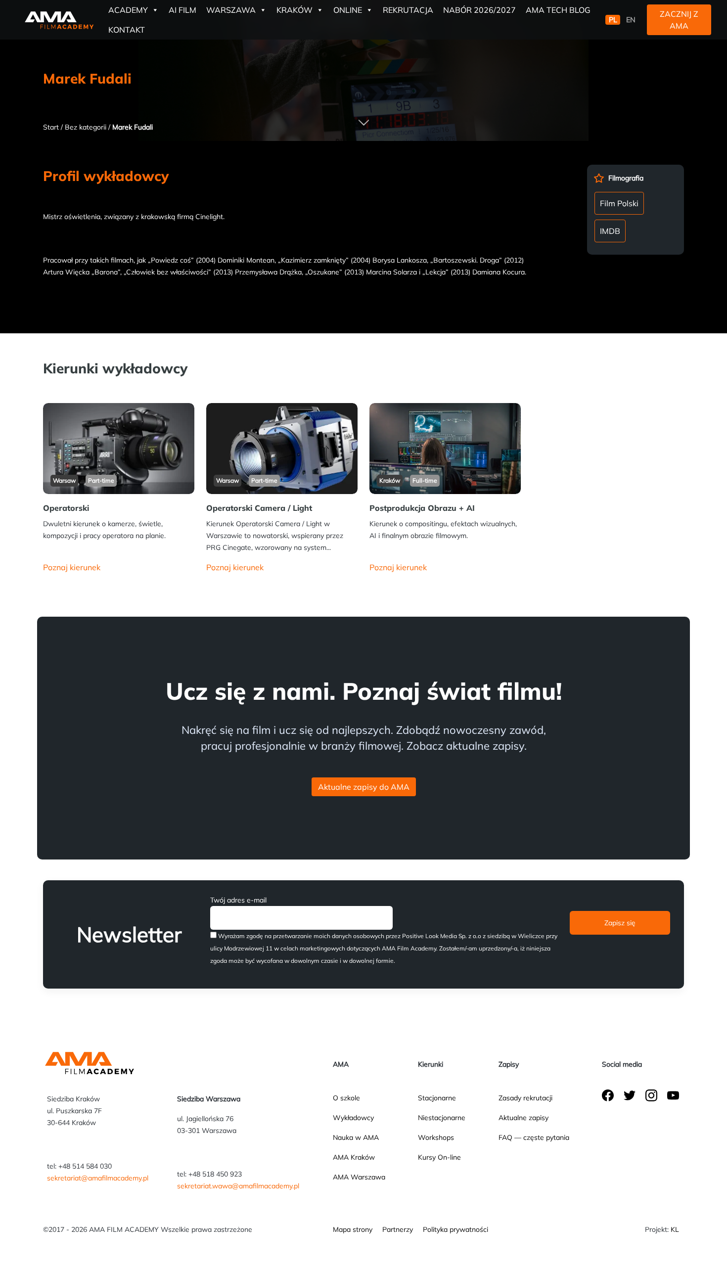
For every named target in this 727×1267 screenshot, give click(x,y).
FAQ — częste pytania (534, 1137)
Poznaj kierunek (71, 567)
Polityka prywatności (455, 1229)
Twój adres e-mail (238, 900)
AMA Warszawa (359, 1177)
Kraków (294, 10)
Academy (128, 10)
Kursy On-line (439, 1157)
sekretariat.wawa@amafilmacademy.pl (238, 1185)
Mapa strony (352, 1229)
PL (613, 19)
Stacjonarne (437, 1097)
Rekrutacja (408, 10)
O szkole (346, 1097)
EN (631, 19)
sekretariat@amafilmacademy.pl (97, 1178)
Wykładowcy (353, 1117)
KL (675, 1229)
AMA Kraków (354, 1157)
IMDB (610, 231)
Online (347, 10)
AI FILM (182, 10)
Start (51, 127)
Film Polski (619, 203)
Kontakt (126, 30)
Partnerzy (397, 1229)
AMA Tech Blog (558, 10)
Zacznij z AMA (679, 20)
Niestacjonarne (441, 1117)
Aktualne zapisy (523, 1117)
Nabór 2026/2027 (479, 10)
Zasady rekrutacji (525, 1097)
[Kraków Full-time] (445, 447)
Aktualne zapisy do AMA (363, 787)
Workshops (436, 1137)
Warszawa (231, 10)
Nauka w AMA (356, 1137)
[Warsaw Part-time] (118, 447)
